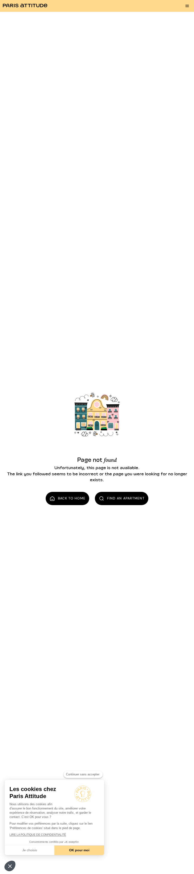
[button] (10, 866)
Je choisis (29, 850)
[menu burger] (187, 6)
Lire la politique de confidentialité (37, 834)
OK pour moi (79, 850)
